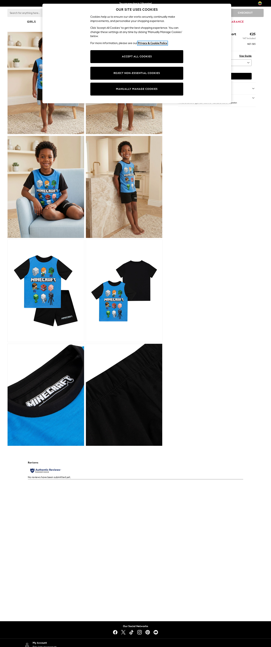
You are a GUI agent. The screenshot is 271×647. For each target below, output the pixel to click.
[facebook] (115, 632)
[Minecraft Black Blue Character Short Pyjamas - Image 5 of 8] (46, 291)
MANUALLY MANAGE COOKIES (137, 89)
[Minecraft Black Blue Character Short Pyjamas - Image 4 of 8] (124, 187)
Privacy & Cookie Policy (152, 43)
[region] (136, 53)
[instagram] (140, 632)
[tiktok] (131, 632)
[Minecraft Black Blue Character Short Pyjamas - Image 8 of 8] (124, 395)
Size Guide (245, 56)
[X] (123, 632)
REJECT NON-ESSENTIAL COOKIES (137, 73)
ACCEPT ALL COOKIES (137, 56)
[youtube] (156, 632)
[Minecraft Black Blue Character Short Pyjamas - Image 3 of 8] (46, 187)
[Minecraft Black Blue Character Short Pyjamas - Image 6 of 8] (124, 291)
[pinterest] (148, 632)
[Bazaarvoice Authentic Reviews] (46, 470)
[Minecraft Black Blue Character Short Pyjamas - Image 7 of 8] (46, 395)
